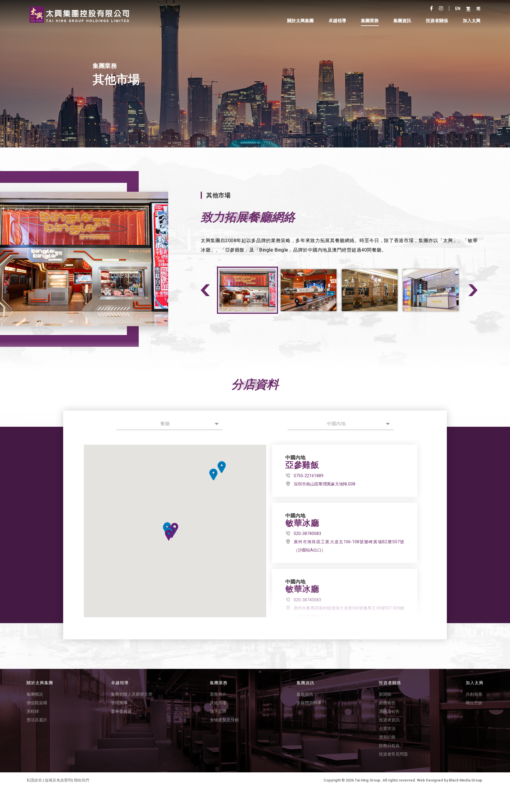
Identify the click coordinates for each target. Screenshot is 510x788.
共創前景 (474, 694)
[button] (221, 467)
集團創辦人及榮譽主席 (131, 694)
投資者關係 (390, 683)
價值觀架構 (37, 703)
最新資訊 (305, 694)
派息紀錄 (387, 737)
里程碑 (33, 711)
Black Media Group (465, 780)
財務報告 (387, 703)
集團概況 (35, 694)
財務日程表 (389, 745)
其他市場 (218, 703)
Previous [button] (205, 290)
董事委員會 (121, 711)
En (457, 8)
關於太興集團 (300, 21)
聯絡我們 (81, 780)
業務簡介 (218, 694)
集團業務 (370, 21)
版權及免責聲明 (58, 780)
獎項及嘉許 (37, 720)
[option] (117, 259)
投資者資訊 (389, 720)
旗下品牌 (218, 711)
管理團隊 (119, 703)
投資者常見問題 (393, 754)
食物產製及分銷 (224, 720)
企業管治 (387, 728)
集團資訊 (402, 21)
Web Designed (430, 780)
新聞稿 (385, 694)
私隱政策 (34, 780)
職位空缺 (474, 703)
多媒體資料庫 (309, 703)
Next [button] (473, 290)
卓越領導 (337, 21)
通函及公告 (389, 711)
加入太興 (471, 21)
